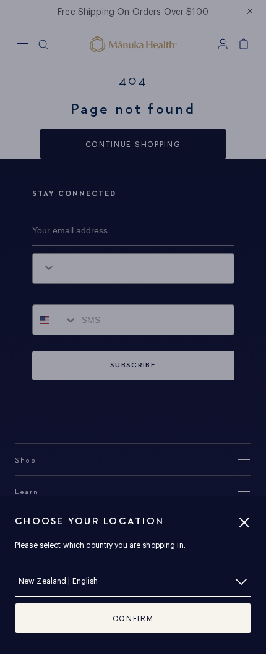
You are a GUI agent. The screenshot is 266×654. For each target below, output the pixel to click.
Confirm (133, 619)
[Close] (244, 522)
